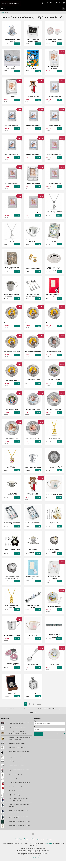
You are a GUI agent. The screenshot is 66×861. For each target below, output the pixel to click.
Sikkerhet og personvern (38, 839)
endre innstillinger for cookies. (39, 855)
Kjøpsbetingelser (24, 839)
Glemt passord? (61, 734)
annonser (19, 708)
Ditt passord (37, 727)
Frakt (16, 839)
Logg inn (60, 708)
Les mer (28, 855)
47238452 (49, 843)
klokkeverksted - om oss (30, 708)
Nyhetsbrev (49, 839)
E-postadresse (38, 721)
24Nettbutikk (36, 857)
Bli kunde (12, 708)
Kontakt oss (33, 712)
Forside (3, 12)
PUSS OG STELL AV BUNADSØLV (47, 708)
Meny (5, 9)
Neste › (39, 704)
